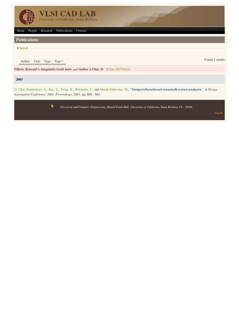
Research (47, 30)
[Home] (27, 23)
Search (23, 48)
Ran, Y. (54, 89)
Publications (64, 30)
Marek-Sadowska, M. (114, 89)
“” (166, 89)
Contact (81, 30)
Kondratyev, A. (36, 89)
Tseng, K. (66, 89)
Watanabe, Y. (84, 89)
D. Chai (19, 89)
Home (21, 30)
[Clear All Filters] (118, 69)
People (32, 30)
